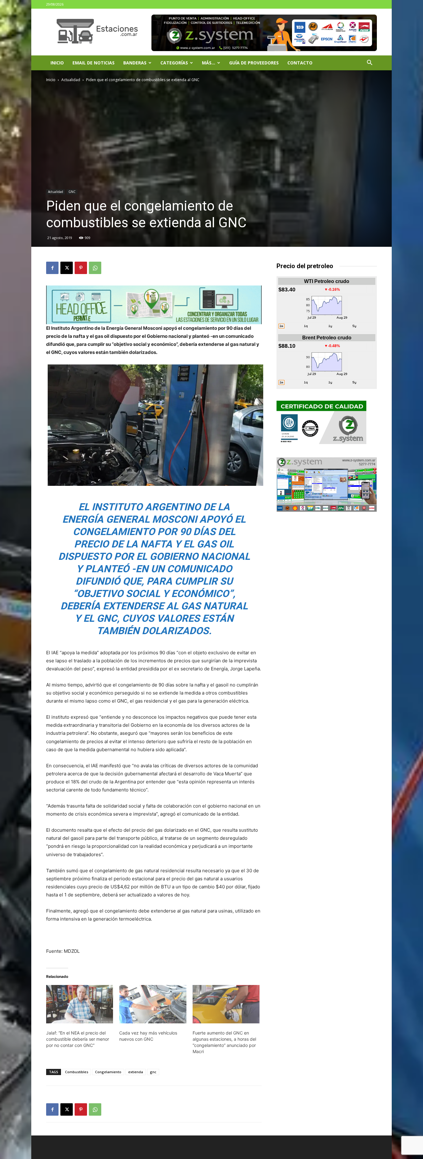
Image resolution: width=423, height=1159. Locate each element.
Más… (208, 63)
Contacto (299, 63)
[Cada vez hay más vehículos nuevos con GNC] (152, 1004)
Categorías (174, 63)
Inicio (57, 63)
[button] (369, 63)
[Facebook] (52, 268)
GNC (72, 192)
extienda (135, 1072)
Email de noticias (93, 63)
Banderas (134, 63)
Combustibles (76, 1072)
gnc (153, 1072)
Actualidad (70, 79)
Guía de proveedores (254, 63)
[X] (66, 268)
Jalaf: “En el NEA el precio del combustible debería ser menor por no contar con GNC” (77, 1039)
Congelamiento (108, 1072)
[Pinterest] (81, 268)
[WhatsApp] (95, 268)
